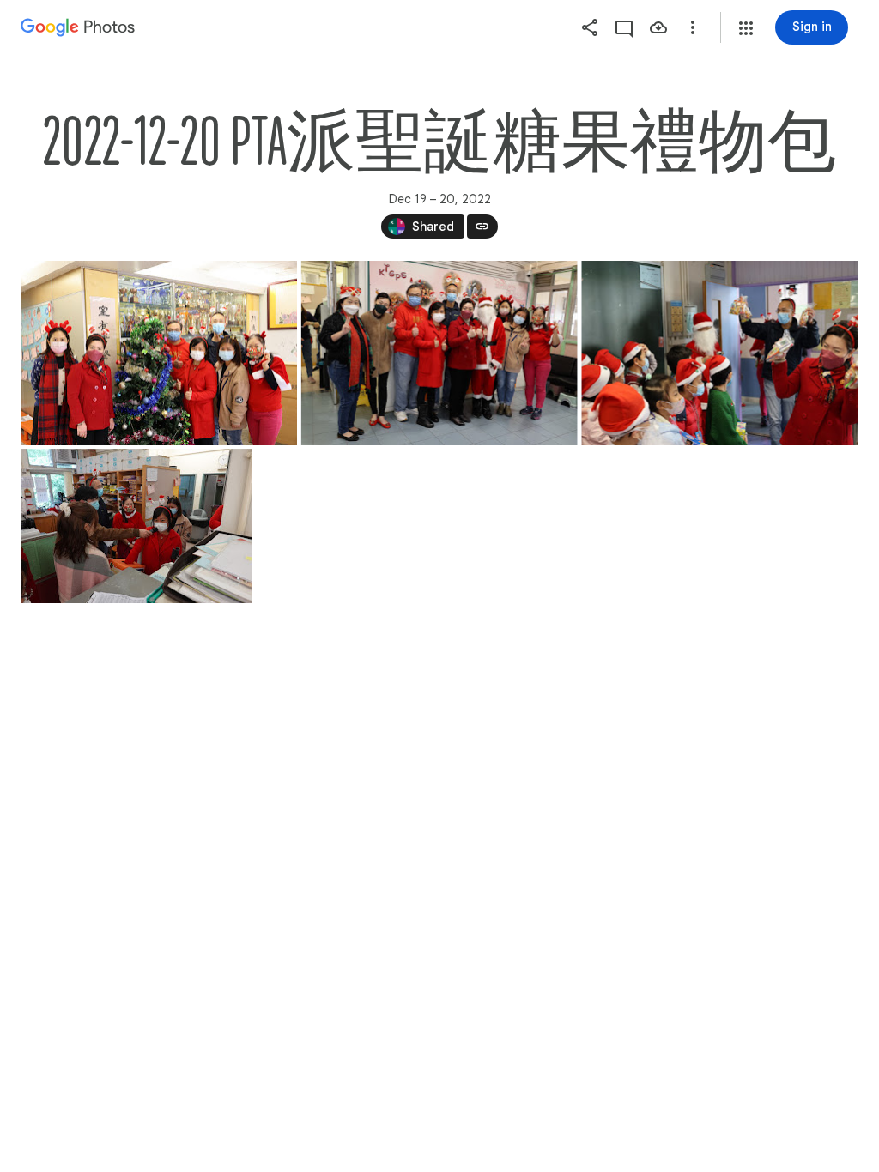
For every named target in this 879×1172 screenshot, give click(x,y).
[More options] (693, 27)
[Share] (590, 27)
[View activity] (624, 27)
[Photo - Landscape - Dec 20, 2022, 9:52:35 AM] (439, 353)
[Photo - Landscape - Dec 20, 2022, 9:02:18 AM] (159, 353)
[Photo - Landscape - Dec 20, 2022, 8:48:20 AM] (719, 353)
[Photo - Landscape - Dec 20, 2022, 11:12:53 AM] (136, 526)
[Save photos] (658, 27)
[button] (746, 28)
